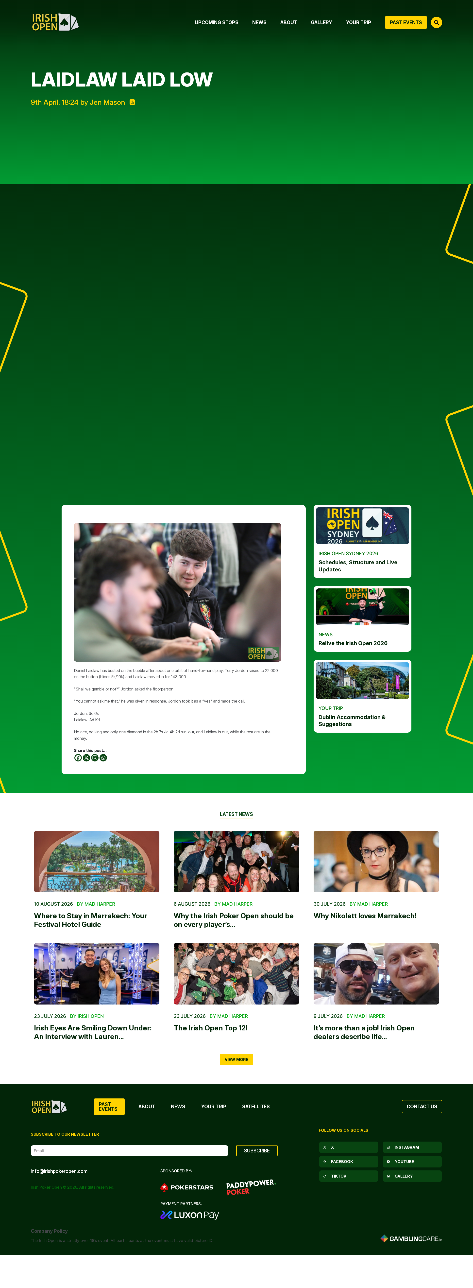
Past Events (108, 1106)
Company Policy (49, 1231)
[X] (86, 757)
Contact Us (422, 1107)
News (178, 1107)
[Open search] (436, 22)
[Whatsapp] (103, 757)
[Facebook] (78, 757)
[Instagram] (95, 757)
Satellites (256, 1107)
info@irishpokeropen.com (59, 1171)
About (146, 1107)
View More (236, 1059)
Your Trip (213, 1107)
